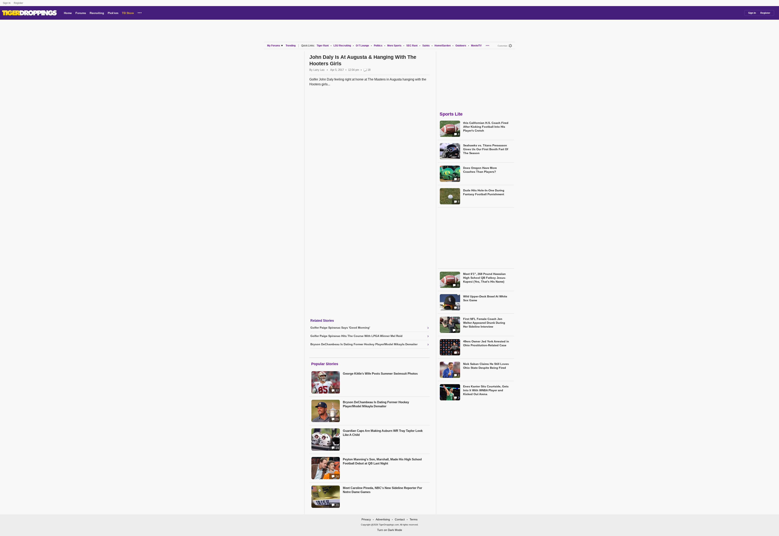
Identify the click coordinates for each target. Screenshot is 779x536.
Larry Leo (318, 69)
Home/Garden (443, 45)
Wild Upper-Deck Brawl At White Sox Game (485, 298)
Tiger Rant (323, 45)
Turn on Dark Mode (389, 530)
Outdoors (460, 45)
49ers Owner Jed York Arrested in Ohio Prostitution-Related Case (486, 343)
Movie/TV (476, 45)
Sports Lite (451, 114)
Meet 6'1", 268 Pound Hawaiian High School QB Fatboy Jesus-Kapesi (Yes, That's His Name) (484, 277)
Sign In (7, 3)
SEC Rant (411, 45)
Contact (400, 519)
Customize (502, 46)
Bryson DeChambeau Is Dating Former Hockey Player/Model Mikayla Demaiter (376, 404)
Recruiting (97, 13)
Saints (426, 45)
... (140, 12)
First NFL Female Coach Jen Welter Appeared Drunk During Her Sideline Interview (484, 322)
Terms (413, 519)
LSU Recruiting (342, 45)
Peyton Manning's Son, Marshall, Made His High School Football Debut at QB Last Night (382, 461)
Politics (378, 45)
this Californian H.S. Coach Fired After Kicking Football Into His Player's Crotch (485, 126)
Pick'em (113, 13)
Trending (291, 45)
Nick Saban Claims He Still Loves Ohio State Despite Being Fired (486, 365)
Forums (80, 13)
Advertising (383, 519)
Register (19, 3)
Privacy (366, 519)
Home (68, 13)
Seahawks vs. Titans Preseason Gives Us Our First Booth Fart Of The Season (485, 149)
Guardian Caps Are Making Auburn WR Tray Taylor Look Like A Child (383, 432)
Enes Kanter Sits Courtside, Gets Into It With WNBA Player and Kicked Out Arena (486, 390)
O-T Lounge (362, 45)
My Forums (273, 45)
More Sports (394, 45)
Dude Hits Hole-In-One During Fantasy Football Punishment (483, 192)
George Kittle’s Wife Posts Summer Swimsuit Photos (380, 373)
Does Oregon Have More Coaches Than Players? (480, 169)
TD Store (128, 13)
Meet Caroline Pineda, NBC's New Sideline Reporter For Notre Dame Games (382, 490)
